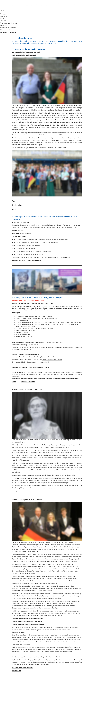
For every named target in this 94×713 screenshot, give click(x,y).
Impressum (3, 32)
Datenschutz (12, 32)
